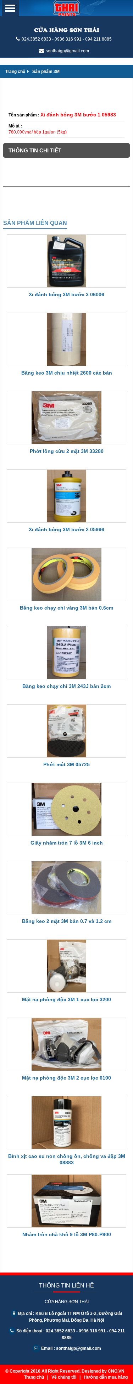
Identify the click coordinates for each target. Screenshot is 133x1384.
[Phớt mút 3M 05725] (66, 731)
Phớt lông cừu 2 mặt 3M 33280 (67, 451)
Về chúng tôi (63, 1377)
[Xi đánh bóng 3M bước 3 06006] (66, 261)
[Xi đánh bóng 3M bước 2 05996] (66, 496)
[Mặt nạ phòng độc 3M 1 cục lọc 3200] (66, 966)
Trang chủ (15, 71)
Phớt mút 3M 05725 (66, 764)
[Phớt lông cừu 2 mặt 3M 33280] (66, 417)
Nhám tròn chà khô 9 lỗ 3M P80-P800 (66, 1234)
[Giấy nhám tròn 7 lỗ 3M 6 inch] (66, 809)
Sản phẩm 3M (46, 71)
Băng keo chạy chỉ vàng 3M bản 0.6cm (66, 608)
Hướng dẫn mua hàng (106, 1377)
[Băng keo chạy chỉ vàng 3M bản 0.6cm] (66, 574)
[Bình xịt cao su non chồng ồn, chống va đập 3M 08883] (66, 1122)
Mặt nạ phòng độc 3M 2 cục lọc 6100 (66, 1078)
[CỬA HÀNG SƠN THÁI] (66, 7)
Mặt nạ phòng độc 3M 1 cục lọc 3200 (66, 999)
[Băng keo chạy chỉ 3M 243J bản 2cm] (66, 652)
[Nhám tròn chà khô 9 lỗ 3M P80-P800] (66, 1201)
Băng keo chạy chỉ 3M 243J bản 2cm (66, 686)
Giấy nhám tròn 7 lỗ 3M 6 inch (67, 843)
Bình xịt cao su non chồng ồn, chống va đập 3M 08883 (66, 1159)
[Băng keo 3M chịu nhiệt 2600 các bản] (66, 339)
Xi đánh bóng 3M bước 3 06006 (66, 294)
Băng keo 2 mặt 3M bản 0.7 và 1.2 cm (66, 921)
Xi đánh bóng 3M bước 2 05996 (66, 529)
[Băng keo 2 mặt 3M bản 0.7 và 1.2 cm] (66, 887)
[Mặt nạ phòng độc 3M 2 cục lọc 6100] (66, 1044)
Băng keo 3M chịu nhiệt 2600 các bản (66, 373)
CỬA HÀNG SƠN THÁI (66, 30)
